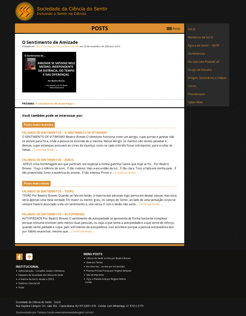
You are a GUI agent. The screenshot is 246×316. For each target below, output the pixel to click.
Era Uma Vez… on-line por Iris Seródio (105, 266)
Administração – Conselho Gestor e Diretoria (41, 270)
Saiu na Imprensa (95, 274)
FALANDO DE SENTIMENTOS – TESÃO (48, 191)
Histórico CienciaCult (29, 283)
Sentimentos (196, 53)
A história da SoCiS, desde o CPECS (36, 279)
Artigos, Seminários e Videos (207, 78)
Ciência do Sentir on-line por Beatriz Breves (57, 46)
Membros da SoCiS (200, 37)
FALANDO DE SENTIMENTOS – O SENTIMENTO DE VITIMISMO (64, 133)
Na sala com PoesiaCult (203, 62)
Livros (192, 86)
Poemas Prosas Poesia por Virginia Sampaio (108, 270)
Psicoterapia (196, 94)
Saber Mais (195, 102)
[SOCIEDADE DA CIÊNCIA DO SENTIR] (62, 12)
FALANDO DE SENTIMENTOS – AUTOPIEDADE (53, 214)
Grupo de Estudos (200, 70)
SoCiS (191, 29)
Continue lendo (46, 150)
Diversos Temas (94, 262)
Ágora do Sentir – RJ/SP (203, 45)
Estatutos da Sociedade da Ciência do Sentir (41, 275)
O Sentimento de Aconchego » (55, 103)
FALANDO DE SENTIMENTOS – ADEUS (48, 160)
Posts (21, 287)
